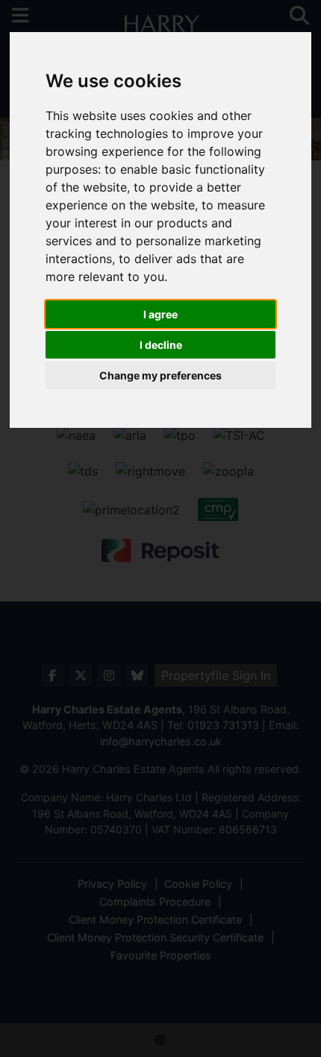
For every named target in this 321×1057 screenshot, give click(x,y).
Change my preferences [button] (160, 375)
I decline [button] (161, 344)
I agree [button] (160, 314)
